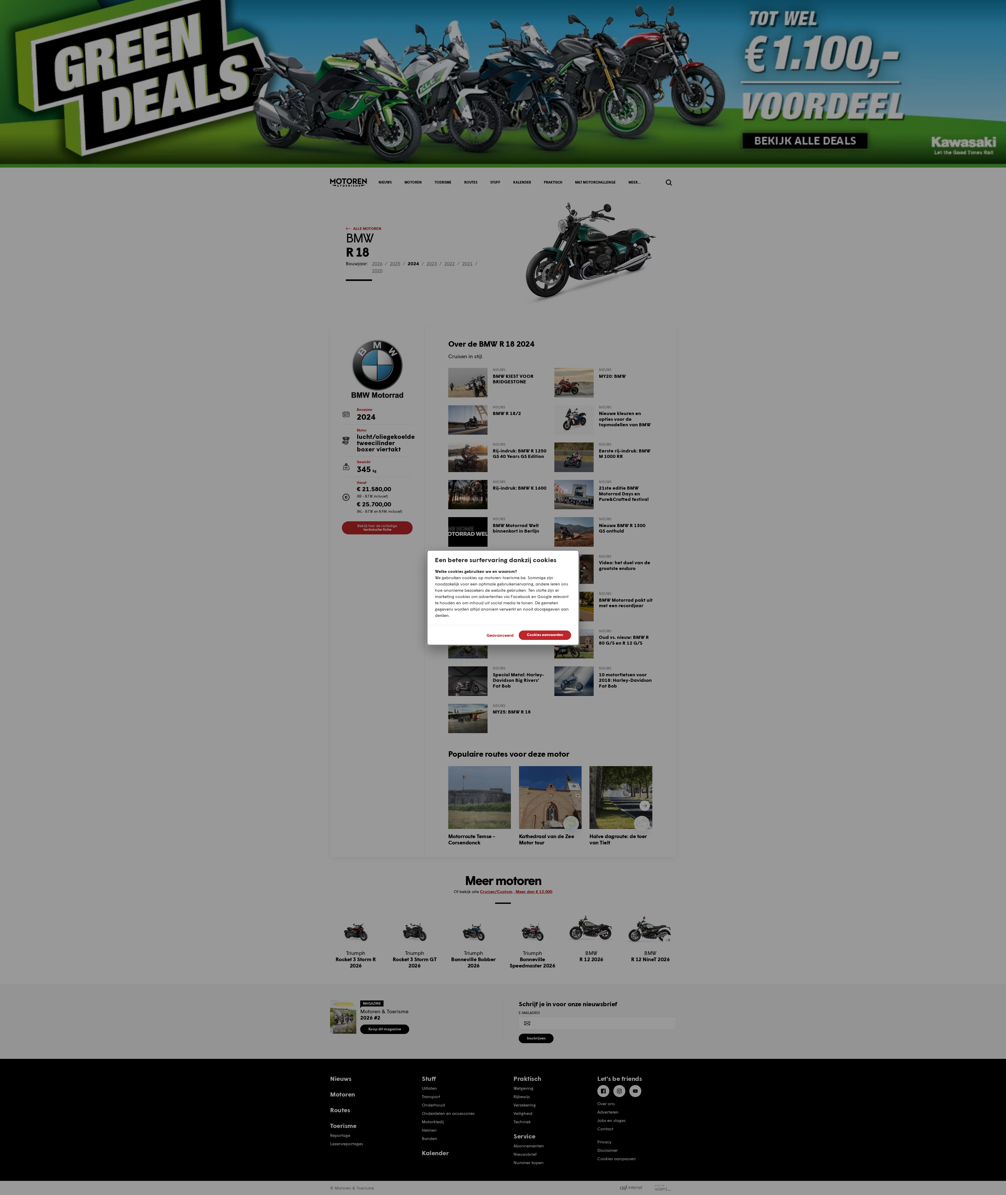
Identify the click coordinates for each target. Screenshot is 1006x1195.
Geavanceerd (499, 635)
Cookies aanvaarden (545, 634)
